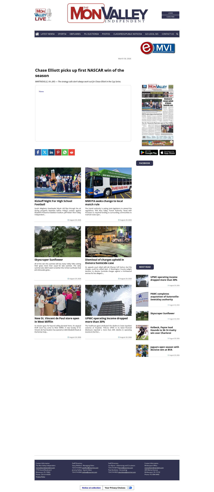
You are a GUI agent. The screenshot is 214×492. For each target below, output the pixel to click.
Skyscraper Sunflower (49, 259)
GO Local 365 (151, 34)
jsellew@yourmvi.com (89, 472)
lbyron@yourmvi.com (125, 468)
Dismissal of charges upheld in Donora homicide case (104, 261)
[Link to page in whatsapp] (65, 152)
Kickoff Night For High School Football (53, 202)
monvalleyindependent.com (45, 468)
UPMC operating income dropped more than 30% (106, 320)
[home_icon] (37, 34)
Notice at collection (91, 488)
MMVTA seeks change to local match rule (104, 202)
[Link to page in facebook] (38, 152)
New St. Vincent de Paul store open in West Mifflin (57, 320)
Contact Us (168, 34)
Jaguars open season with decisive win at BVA (164, 348)
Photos (106, 34)
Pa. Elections (91, 34)
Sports (61, 34)
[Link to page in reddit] (71, 152)
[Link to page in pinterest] (58, 152)
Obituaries (75, 34)
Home (41, 91)
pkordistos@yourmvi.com (127, 472)
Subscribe (170, 17)
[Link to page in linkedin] (51, 152)
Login (170, 13)
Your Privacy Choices (115, 488)
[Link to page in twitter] (44, 152)
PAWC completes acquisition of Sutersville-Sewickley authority (164, 296)
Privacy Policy (40, 477)
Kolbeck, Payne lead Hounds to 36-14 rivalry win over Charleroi (163, 330)
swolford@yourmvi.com (90, 468)
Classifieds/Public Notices (127, 34)
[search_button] (177, 34)
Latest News (47, 34)
